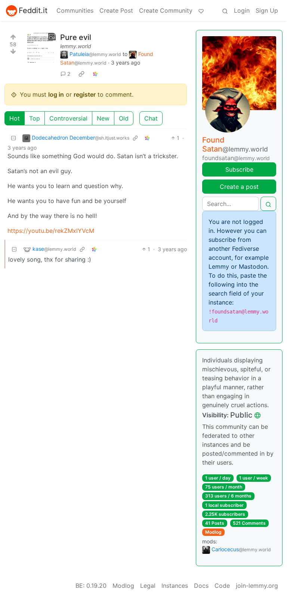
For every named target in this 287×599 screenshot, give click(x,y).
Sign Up (267, 10)
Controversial (68, 118)
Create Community (165, 10)
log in (56, 94)
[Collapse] (13, 138)
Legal (147, 585)
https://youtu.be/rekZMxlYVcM (50, 230)
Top (34, 118)
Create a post (239, 186)
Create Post (116, 10)
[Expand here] (41, 48)
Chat (151, 118)
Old (124, 118)
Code (222, 585)
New (103, 118)
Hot (14, 118)
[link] (81, 73)
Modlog (213, 532)
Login (242, 10)
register (85, 94)
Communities (74, 10)
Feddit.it (33, 10)
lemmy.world (75, 46)
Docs (201, 585)
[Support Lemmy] (201, 10)
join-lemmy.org (257, 585)
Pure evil (75, 37)
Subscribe (239, 169)
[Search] (225, 10)
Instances (174, 585)
